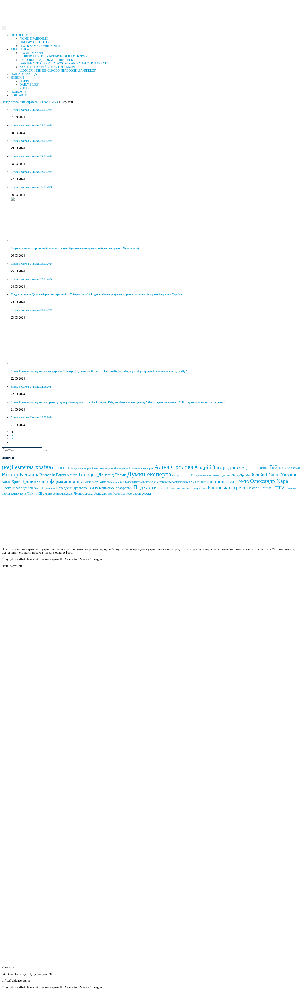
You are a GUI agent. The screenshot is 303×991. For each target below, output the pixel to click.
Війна (276, 467)
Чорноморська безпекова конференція (99, 493)
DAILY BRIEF (29, 84)
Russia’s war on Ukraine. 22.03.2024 (31, 310)
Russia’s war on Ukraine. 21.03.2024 (31, 386)
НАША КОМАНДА (24, 74)
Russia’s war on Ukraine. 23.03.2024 (31, 279)
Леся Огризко (73, 481)
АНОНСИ (26, 88)
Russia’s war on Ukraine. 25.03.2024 (31, 187)
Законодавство (221, 475)
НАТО (244, 481)
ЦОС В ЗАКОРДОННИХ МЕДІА (42, 45)
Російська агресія (228, 487)
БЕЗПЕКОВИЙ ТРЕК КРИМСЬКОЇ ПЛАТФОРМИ (54, 56)
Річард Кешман (261, 488)
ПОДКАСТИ (19, 91)
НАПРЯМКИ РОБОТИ (35, 42)
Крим (16, 481)
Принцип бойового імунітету (187, 488)
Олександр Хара (269, 481)
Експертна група (181, 475)
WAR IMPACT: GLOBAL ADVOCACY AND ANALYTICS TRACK (63, 63)
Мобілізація (113, 482)
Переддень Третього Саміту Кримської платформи (94, 488)
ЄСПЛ (60, 468)
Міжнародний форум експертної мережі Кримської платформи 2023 (158, 481)
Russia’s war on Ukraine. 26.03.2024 (31, 172)
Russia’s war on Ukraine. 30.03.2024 (31, 110)
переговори (133, 493)
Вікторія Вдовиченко (58, 475)
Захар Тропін (241, 475)
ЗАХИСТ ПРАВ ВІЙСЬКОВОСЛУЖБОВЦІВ (49, 67)
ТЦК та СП (34, 493)
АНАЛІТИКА (20, 49)
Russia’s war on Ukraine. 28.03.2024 (31, 141)
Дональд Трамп (112, 475)
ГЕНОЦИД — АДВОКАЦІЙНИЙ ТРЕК (46, 60)
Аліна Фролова (173, 467)
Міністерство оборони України (217, 481)
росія (146, 493)
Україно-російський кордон (58, 493)
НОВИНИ (17, 77)
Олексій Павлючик (44, 488)
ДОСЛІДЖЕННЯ (31, 52)
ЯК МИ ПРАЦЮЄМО (34, 38)
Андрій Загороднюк (217, 467)
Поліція (162, 488)
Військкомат (292, 468)
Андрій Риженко (255, 468)
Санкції (291, 488)
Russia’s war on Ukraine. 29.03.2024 (31, 125)
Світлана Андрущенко (14, 493)
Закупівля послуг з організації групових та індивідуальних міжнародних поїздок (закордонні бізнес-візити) (75, 248)
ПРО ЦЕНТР (19, 35)
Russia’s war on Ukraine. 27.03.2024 (31, 156)
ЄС (54, 468)
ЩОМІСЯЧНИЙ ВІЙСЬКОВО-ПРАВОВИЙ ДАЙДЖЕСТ (58, 70)
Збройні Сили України (274, 474)
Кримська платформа (42, 481)
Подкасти (145, 487)
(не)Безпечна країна (26, 467)
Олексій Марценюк (17, 488)
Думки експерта (149, 474)
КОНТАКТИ (19, 95)
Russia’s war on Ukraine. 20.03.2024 (31, 417)
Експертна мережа (201, 475)
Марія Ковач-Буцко (95, 481)
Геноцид (88, 474)
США (279, 487)
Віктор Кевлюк (20, 474)
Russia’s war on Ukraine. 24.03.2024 (31, 263)
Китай (6, 481)
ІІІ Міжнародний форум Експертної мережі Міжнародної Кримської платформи (109, 468)
